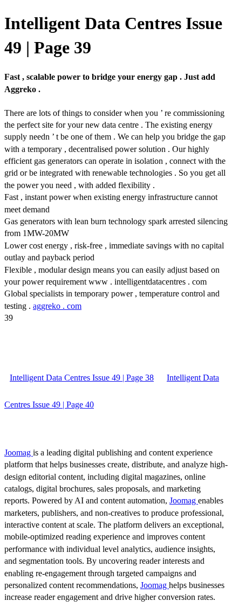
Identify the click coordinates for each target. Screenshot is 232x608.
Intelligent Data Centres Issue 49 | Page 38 (82, 377)
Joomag (18, 452)
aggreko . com (57, 305)
